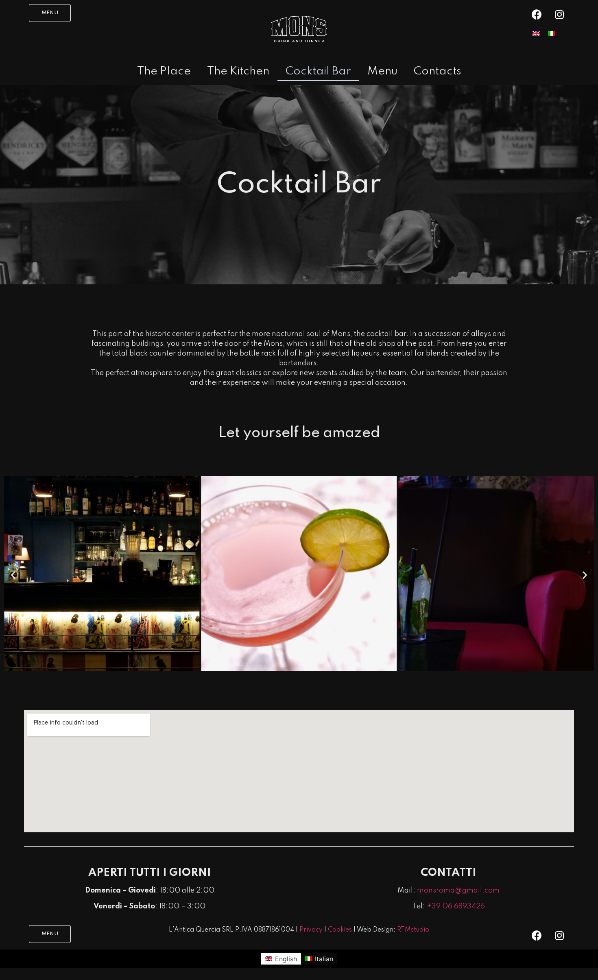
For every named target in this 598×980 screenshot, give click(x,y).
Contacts (437, 71)
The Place (164, 71)
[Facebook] (537, 14)
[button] (50, 13)
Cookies (340, 930)
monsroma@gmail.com (458, 890)
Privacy (311, 930)
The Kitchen (238, 71)
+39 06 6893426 (456, 906)
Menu (382, 71)
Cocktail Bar (318, 71)
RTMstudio (413, 930)
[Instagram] (559, 14)
